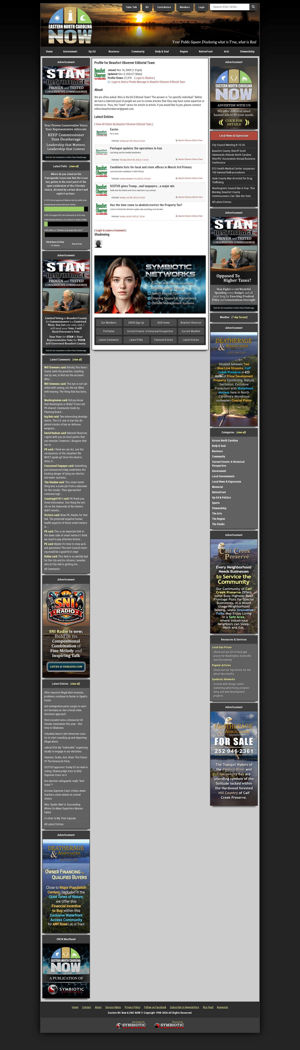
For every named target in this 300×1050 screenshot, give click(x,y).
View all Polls (77, 244)
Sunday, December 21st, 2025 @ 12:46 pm (135, 179)
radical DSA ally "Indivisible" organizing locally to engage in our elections (66, 749)
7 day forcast (239, 317)
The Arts (217, 513)
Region (184, 51)
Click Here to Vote (55, 242)
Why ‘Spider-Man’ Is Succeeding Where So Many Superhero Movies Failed (63, 808)
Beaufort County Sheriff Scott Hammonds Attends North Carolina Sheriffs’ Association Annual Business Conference (233, 156)
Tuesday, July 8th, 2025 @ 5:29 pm (132, 198)
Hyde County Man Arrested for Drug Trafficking (232, 180)
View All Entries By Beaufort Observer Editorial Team (124, 124)
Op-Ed (92, 51)
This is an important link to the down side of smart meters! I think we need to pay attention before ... (65, 535)
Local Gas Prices (222, 647)
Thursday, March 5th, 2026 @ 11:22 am (134, 160)
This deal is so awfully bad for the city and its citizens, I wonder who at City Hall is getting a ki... (66, 560)
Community (138, 51)
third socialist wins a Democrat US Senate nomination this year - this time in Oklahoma (63, 723)
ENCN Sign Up (136, 322)
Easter (114, 129)
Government (70, 51)
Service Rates (113, 1007)
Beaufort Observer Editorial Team (190, 140)
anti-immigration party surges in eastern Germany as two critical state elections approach (65, 710)
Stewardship (247, 51)
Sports (216, 502)
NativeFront (206, 51)
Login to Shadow (144, 78)
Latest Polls (136, 340)
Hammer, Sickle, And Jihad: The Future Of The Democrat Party (65, 759)
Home (49, 51)
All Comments (52, 569)
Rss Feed (208, 1007)
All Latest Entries (54, 824)
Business (114, 51)
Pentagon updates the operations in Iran (136, 148)
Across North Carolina (225, 440)
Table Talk (131, 7)
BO (147, 7)
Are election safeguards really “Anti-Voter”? (64, 782)
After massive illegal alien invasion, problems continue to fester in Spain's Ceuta (65, 696)
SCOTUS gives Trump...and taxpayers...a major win (142, 186)
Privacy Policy (132, 1007)
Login (202, 7)
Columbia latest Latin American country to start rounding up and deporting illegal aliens (65, 737)
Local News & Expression (226, 481)
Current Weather (191, 331)
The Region (218, 518)
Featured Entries (163, 340)
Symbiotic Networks (223, 679)
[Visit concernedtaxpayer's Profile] (98, 243)
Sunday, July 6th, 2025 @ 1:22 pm (132, 216)
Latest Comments (109, 340)
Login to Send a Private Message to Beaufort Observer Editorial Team (148, 81)
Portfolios (109, 331)
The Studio (218, 524)
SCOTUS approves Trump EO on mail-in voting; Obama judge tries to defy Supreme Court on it (66, 771)
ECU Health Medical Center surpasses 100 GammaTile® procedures (233, 170)
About (98, 1007)
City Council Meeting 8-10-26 (228, 145)
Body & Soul (162, 51)
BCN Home (164, 322)
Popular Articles (221, 665)
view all (74, 166)
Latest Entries (191, 340)
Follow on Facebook (155, 1007)
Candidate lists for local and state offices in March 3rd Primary (151, 167)
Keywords (222, 1007)
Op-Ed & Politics (221, 497)
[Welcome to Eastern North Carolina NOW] (70, 25)
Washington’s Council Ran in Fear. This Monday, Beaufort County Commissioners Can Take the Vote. (233, 192)
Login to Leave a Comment (110, 230)
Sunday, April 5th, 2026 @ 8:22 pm (132, 141)
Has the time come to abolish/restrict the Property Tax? (146, 205)
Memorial (217, 487)
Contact (86, 1007)
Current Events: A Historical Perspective (150, 331)
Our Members (109, 322)
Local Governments (223, 476)
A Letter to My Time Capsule (60, 818)
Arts (226, 51)
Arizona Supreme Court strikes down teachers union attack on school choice (65, 794)
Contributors (164, 7)
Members (185, 7)
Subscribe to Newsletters (184, 1007)
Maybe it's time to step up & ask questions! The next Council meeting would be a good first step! (66, 547)
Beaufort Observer (191, 322)
